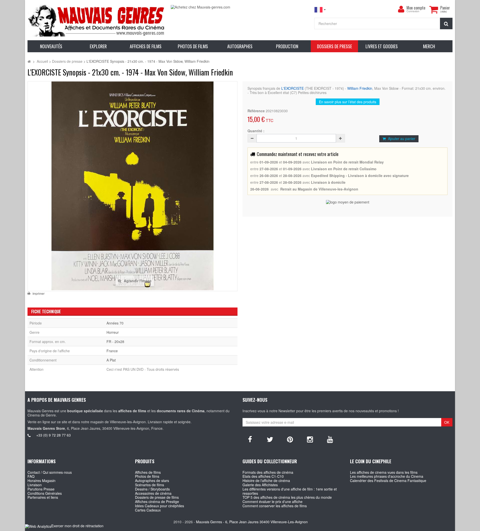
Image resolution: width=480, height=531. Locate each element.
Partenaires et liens (43, 497)
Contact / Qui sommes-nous (50, 472)
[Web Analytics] (38, 526)
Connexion (412, 11)
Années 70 (115, 323)
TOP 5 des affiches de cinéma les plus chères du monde (287, 497)
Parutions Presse (41, 489)
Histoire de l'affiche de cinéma (266, 480)
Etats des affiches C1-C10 (263, 476)
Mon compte (415, 8)
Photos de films (147, 476)
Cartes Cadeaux (148, 510)
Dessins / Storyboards (152, 489)
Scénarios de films (149, 484)
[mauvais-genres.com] (97, 20)
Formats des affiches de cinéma (267, 472)
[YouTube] (330, 439)
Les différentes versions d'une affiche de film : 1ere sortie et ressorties (289, 491)
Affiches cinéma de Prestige (157, 501)
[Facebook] (250, 439)
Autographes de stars (152, 480)
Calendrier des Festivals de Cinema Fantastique (388, 480)
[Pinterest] (290, 439)
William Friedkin (359, 88)
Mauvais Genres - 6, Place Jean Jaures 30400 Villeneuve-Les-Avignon (252, 521)
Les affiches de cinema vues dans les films (384, 472)
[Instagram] (310, 439)
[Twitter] (270, 439)
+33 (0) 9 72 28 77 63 (53, 435)
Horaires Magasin (42, 480)
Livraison (35, 484)
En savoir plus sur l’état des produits (347, 101)
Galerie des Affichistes (260, 484)
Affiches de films (148, 472)
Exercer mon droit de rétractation (77, 525)
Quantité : (256, 131)
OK (446, 422)
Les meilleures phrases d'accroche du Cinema (386, 476)
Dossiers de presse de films (157, 497)
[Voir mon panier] (433, 9)
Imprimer (38, 293)
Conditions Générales (45, 493)
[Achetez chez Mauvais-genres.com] (240, 7)
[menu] (401, 9)
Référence (256, 111)
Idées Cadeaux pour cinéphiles (159, 505)
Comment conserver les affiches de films (274, 505)
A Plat (111, 360)
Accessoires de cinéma (153, 493)
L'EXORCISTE (292, 88)
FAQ (31, 476)
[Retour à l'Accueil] (29, 61)
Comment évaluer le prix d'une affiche (272, 501)
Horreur (112, 332)
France (112, 350)
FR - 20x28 (115, 341)
